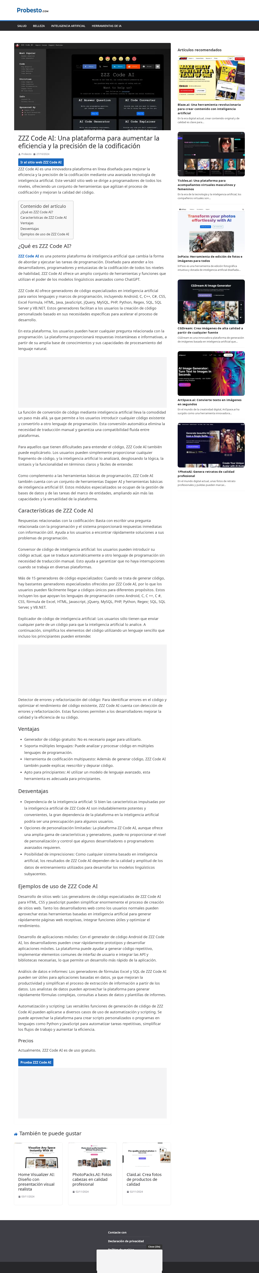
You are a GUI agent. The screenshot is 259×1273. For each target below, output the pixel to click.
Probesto (26, 154)
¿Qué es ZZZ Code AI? (36, 212)
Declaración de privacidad (126, 1241)
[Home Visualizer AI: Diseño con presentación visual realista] (38, 1145)
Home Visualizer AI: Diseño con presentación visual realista (36, 1182)
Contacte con (117, 1232)
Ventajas (27, 223)
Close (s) (154, 1246)
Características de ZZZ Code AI (43, 217)
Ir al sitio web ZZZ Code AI (41, 162)
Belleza (39, 26)
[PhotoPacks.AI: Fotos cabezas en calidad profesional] (92, 1145)
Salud (22, 26)
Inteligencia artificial (68, 26)
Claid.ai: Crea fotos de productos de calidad (144, 1179)
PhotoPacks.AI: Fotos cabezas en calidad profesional (92, 1179)
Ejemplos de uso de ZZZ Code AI (44, 234)
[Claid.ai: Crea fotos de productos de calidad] (147, 1145)
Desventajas (29, 228)
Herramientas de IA (106, 26)
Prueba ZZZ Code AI (35, 1062)
